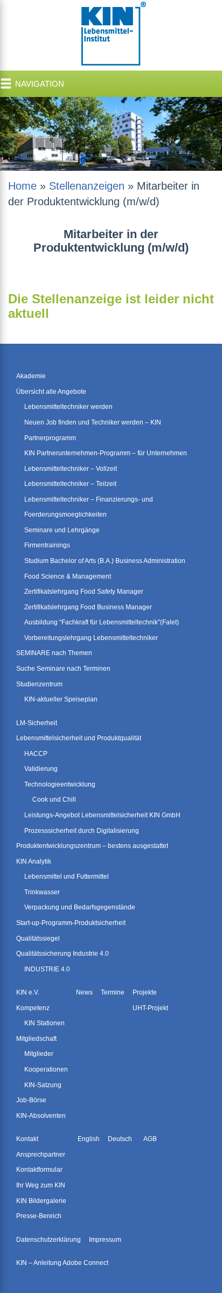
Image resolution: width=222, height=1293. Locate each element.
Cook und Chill (54, 799)
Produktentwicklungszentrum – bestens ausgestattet (92, 846)
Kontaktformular (39, 1169)
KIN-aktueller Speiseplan (61, 699)
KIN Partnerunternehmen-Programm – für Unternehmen (105, 453)
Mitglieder (38, 1054)
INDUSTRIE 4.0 (47, 969)
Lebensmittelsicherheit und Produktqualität (78, 738)
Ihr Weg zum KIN (40, 1185)
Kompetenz (33, 1008)
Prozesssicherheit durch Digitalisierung (81, 831)
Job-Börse (31, 1100)
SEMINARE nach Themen (54, 653)
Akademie (31, 376)
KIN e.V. (27, 992)
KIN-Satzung (42, 1085)
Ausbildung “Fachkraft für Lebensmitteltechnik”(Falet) (101, 622)
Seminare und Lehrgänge (62, 530)
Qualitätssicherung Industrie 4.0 (62, 953)
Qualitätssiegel (38, 938)
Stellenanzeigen (86, 186)
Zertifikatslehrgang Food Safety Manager (83, 591)
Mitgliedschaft (36, 1038)
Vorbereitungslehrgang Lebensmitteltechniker (91, 638)
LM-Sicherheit (36, 723)
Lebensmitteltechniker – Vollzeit (70, 468)
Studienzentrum (39, 684)
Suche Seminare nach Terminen (63, 668)
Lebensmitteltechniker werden (68, 407)
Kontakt (27, 1139)
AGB (150, 1139)
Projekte (145, 992)
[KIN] (111, 34)
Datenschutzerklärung (48, 1239)
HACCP (35, 753)
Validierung (41, 769)
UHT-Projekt (150, 1008)
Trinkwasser (42, 892)
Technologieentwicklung (59, 784)
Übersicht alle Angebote (51, 391)
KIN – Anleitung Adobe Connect (62, 1263)
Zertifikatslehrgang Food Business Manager (88, 607)
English (89, 1139)
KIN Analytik (33, 861)
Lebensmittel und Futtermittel (66, 876)
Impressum (105, 1239)
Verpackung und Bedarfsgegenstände (79, 907)
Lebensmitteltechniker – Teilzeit (70, 484)
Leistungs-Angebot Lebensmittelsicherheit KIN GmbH (102, 815)
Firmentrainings (47, 545)
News (84, 992)
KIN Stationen (44, 1023)
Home (22, 186)
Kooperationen (46, 1069)
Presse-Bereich (38, 1216)
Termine (112, 992)
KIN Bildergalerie (41, 1201)
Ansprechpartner (40, 1154)
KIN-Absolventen (41, 1116)
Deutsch (120, 1139)
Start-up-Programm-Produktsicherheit (71, 923)
